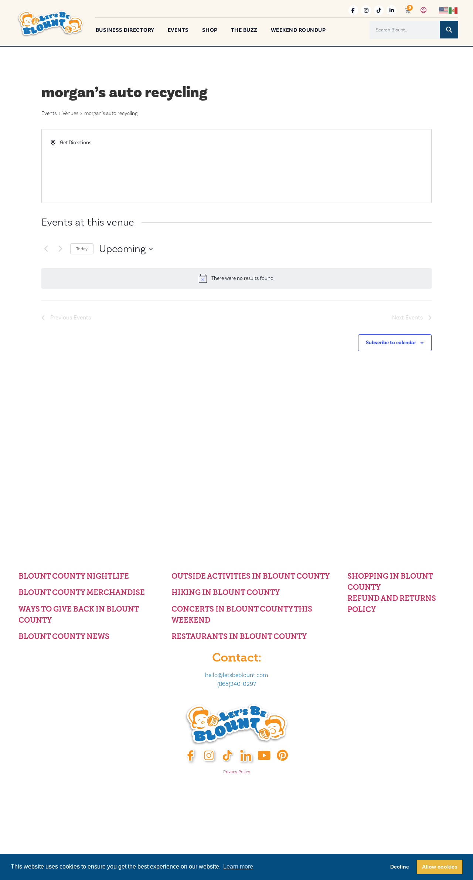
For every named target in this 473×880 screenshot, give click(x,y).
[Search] (449, 29)
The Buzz (244, 30)
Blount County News (63, 636)
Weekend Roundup (298, 30)
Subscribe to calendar (391, 342)
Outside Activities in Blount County (250, 576)
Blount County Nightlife (73, 576)
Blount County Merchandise (81, 592)
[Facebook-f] (353, 10)
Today (82, 248)
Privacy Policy (236, 771)
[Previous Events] (45, 248)
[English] (444, 10)
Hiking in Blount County (225, 592)
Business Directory (125, 30)
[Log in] (423, 10)
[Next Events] (60, 248)
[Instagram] (366, 10)
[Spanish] (453, 10)
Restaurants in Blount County (239, 636)
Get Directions (75, 142)
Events (178, 30)
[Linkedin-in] (392, 10)
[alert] (236, 278)
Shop (210, 30)
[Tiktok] (379, 10)
